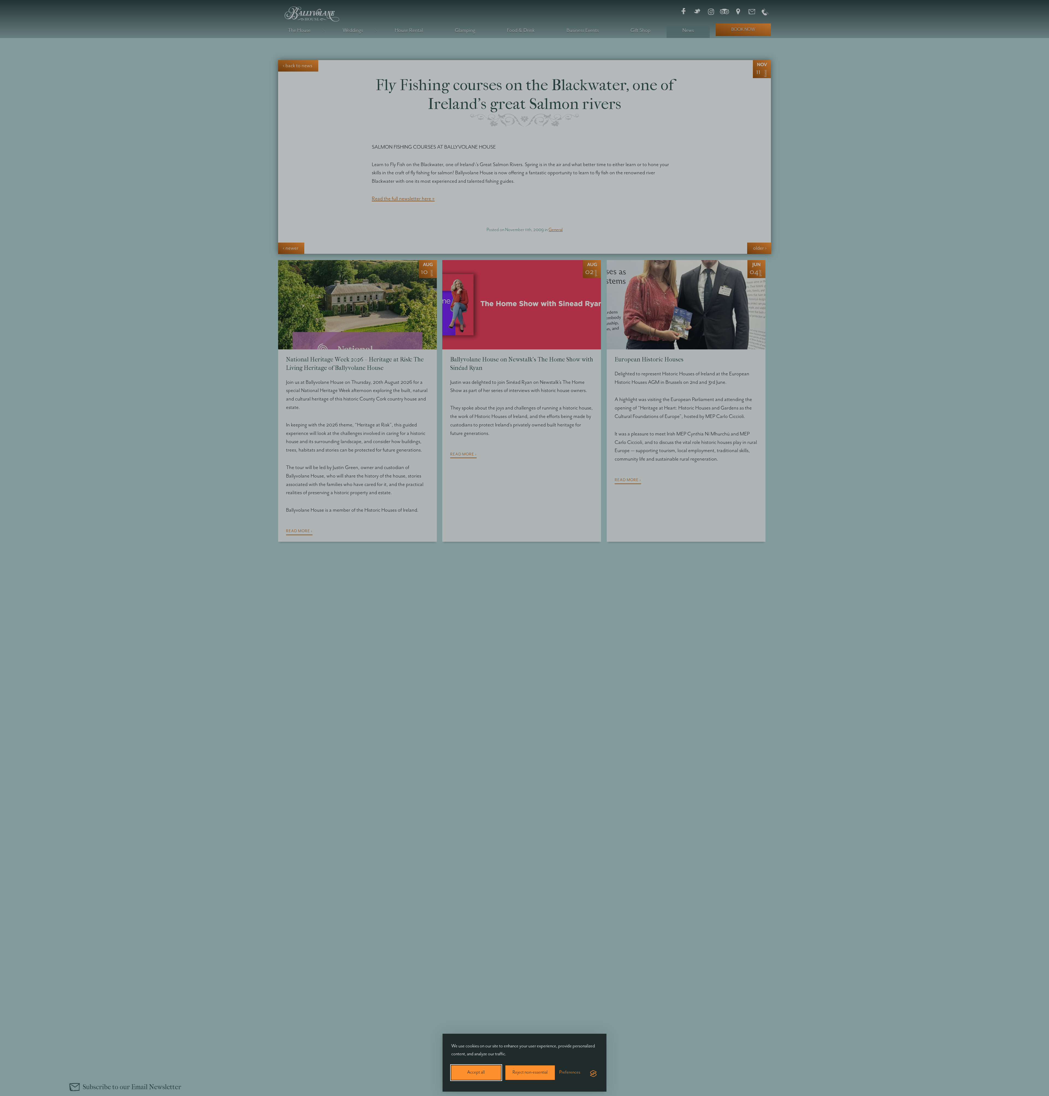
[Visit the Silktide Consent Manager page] (593, 1073)
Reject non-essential (530, 1072)
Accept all (476, 1072)
